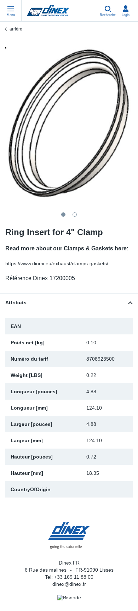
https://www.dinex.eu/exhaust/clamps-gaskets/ (56, 263)
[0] (69, 123)
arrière (16, 29)
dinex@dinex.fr (69, 584)
